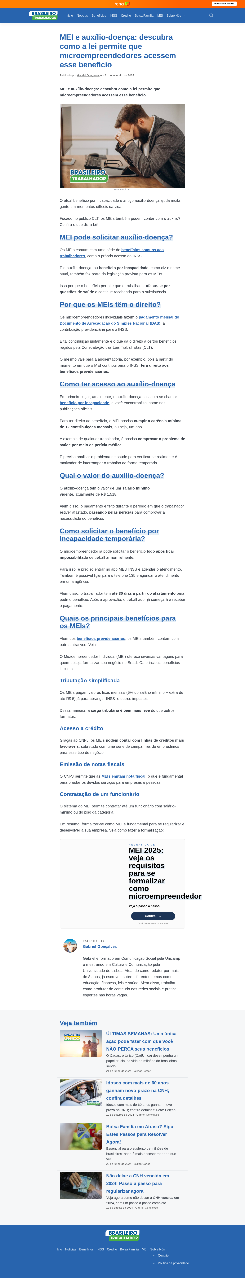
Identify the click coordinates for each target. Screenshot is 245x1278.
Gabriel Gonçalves (88, 75)
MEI (160, 15)
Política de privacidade (173, 1263)
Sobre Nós (174, 15)
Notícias (82, 15)
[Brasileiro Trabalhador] (43, 15)
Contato (163, 1255)
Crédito (126, 15)
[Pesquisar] (211, 16)
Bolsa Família (144, 15)
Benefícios (99, 15)
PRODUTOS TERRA (224, 3)
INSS (113, 15)
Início (69, 15)
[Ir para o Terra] (122, 4)
